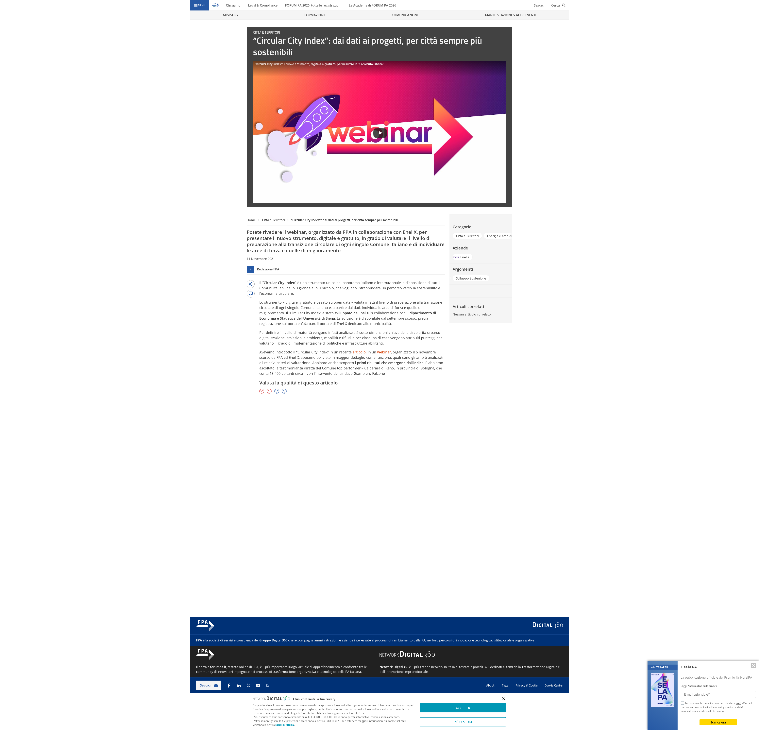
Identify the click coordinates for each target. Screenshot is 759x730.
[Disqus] (379, 454)
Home (251, 220)
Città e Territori (273, 220)
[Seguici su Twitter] (248, 685)
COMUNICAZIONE (405, 15)
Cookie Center (554, 685)
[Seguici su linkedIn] (239, 685)
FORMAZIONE (315, 15)
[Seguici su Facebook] (228, 685)
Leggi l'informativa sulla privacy (699, 686)
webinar (384, 352)
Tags (505, 685)
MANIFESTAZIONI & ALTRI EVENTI (510, 15)
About (490, 685)
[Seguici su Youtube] (258, 685)
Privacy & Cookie (526, 685)
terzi (738, 703)
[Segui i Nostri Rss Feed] (267, 685)
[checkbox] (682, 703)
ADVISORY (230, 15)
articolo (359, 352)
